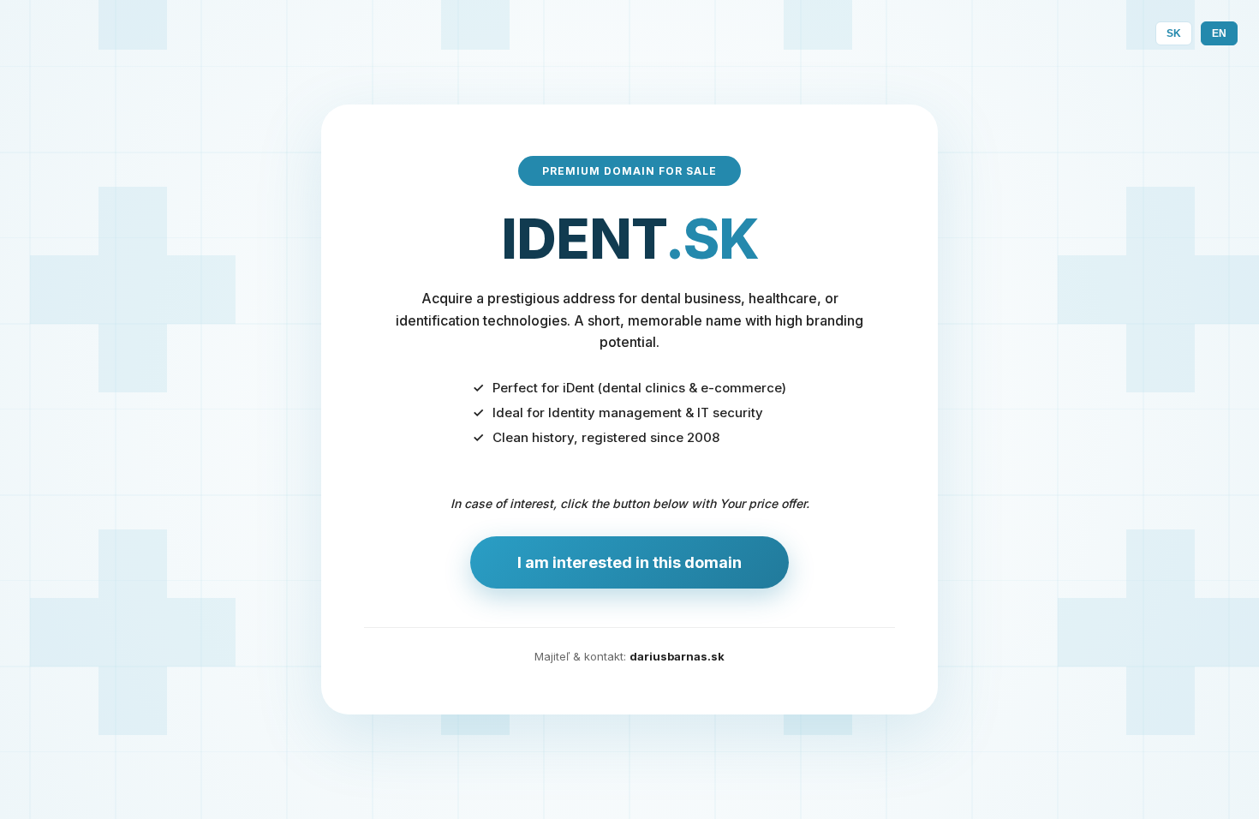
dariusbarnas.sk (677, 656)
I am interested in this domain (629, 562)
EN (1219, 33)
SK (1174, 33)
